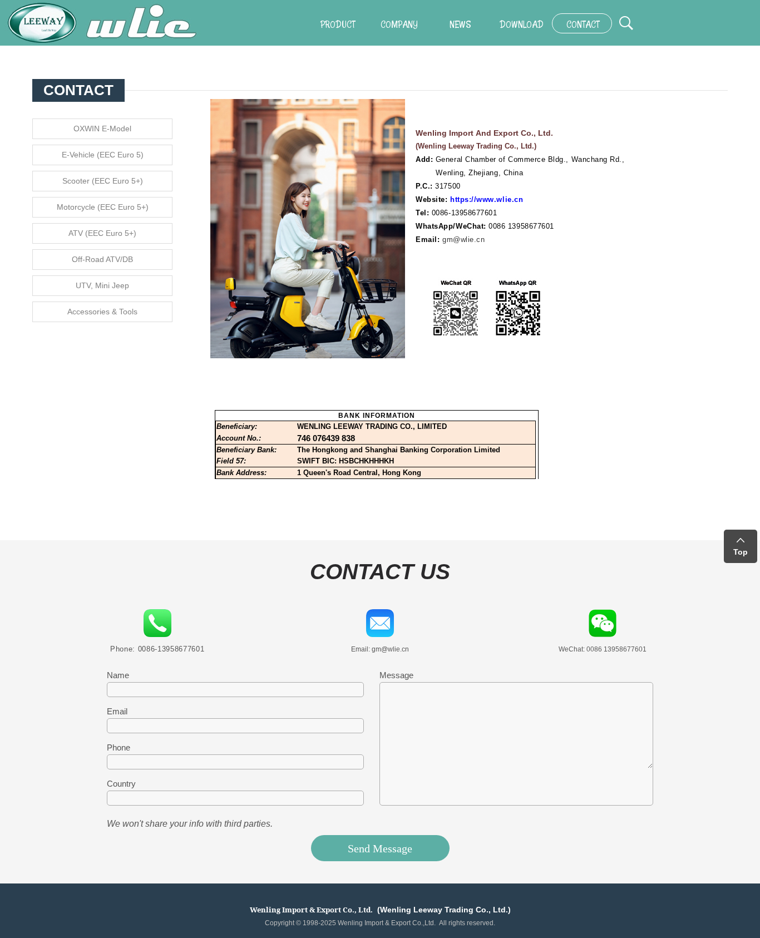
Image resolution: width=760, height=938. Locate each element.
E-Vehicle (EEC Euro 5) (103, 154)
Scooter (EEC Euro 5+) (102, 180)
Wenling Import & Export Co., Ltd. (311, 910)
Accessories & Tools (102, 311)
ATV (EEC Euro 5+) (102, 233)
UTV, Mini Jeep (102, 285)
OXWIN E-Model (102, 128)
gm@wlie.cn (463, 239)
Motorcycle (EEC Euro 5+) (103, 207)
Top (740, 551)
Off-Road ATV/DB (102, 259)
